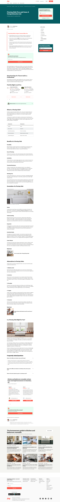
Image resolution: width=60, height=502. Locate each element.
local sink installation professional (22, 210)
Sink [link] (18, 6)
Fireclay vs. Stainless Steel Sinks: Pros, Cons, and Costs (45, 448)
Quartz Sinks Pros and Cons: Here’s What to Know (30, 465)
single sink (17, 119)
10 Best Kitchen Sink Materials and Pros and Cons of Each (23, 312)
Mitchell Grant (15, 26)
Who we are (48, 481)
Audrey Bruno (9, 463)
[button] (7, 99)
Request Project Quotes (45, 15)
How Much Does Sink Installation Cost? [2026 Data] (29, 448)
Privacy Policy (18, 497)
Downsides (42, 32)
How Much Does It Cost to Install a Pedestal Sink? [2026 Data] (13, 448)
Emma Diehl (40, 445)
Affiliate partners (49, 489)
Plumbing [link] (13, 6)
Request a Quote (14, 400)
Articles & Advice (22, 3)
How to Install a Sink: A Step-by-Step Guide (21, 253)
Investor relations (49, 485)
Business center (33, 481)
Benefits (42, 30)
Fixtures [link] (16, 6)
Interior (8, 3)
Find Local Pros (20, 61)
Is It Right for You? (43, 35)
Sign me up (14, 488)
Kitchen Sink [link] (21, 6)
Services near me (25, 481)
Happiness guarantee (50, 487)
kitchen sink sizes (30, 175)
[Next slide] (9, 99)
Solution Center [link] (9, 6)
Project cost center (41, 481)
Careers (48, 482)
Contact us (48, 486)
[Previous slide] (7, 99)
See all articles (49, 430)
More (18, 3)
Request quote (14, 96)
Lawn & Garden (15, 3)
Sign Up (51, 1)
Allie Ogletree (9, 445)
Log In (47, 1)
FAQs (42, 37)
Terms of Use (14, 497)
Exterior (11, 3)
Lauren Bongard (25, 445)
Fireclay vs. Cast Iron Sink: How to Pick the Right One (14, 465)
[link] (13, 90)
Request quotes (45, 50)
